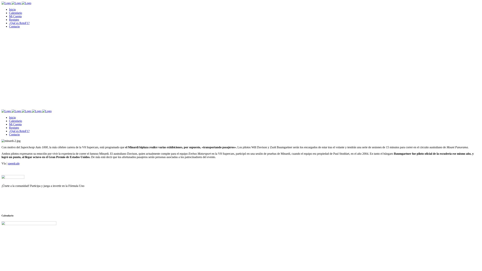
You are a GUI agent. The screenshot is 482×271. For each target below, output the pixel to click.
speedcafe (14, 163)
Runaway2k (19, 204)
